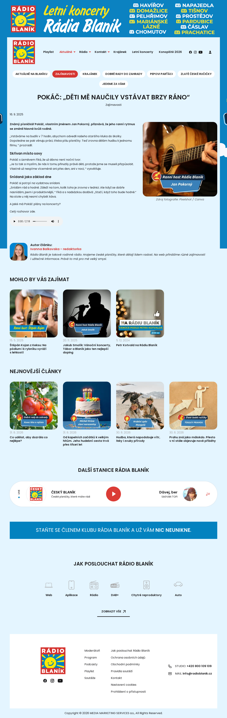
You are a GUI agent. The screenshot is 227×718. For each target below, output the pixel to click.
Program (90, 658)
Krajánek (90, 74)
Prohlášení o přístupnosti (128, 692)
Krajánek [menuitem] (120, 52)
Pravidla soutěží (122, 671)
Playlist (89, 671)
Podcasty (91, 664)
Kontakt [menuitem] (100, 52)
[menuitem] (210, 52)
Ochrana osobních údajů (128, 658)
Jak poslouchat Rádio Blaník (130, 651)
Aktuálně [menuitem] (65, 52)
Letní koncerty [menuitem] (142, 52)
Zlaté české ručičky (196, 74)
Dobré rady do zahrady (123, 74)
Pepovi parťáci (161, 74)
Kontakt (116, 678)
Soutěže (89, 678)
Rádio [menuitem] (83, 52)
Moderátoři (92, 651)
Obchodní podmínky (125, 664)
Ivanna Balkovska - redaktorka (55, 249)
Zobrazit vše (111, 611)
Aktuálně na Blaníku (31, 74)
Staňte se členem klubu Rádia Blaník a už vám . (113, 530)
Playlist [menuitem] (48, 52)
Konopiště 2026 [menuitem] (170, 52)
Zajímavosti (65, 74)
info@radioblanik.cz (197, 673)
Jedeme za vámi (113, 84)
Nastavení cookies (123, 684)
